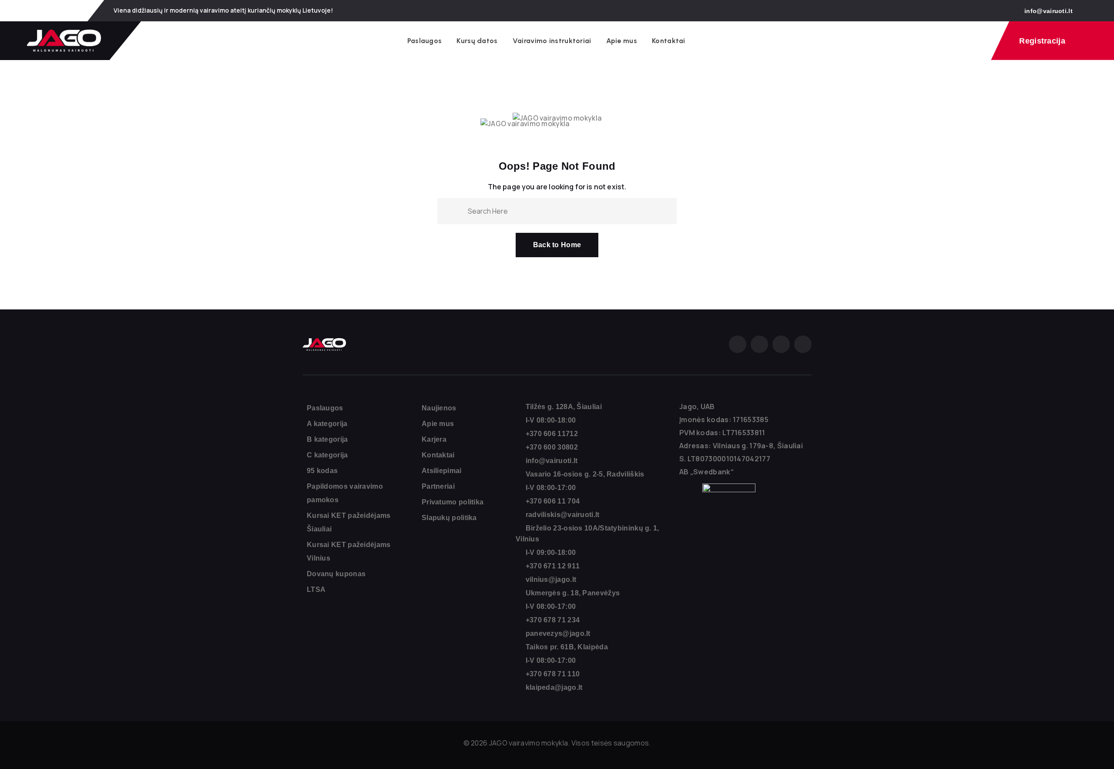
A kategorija (327, 423)
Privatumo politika (452, 502)
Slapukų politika (449, 517)
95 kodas (322, 470)
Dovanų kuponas (336, 574)
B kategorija (327, 439)
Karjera (434, 439)
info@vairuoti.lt (1048, 10)
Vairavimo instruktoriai (552, 41)
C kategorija (327, 455)
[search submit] (458, 210)
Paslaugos (424, 41)
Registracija (1042, 41)
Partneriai (438, 486)
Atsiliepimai (442, 470)
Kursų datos (476, 41)
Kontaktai (668, 41)
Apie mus (621, 41)
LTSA (316, 589)
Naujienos (439, 408)
